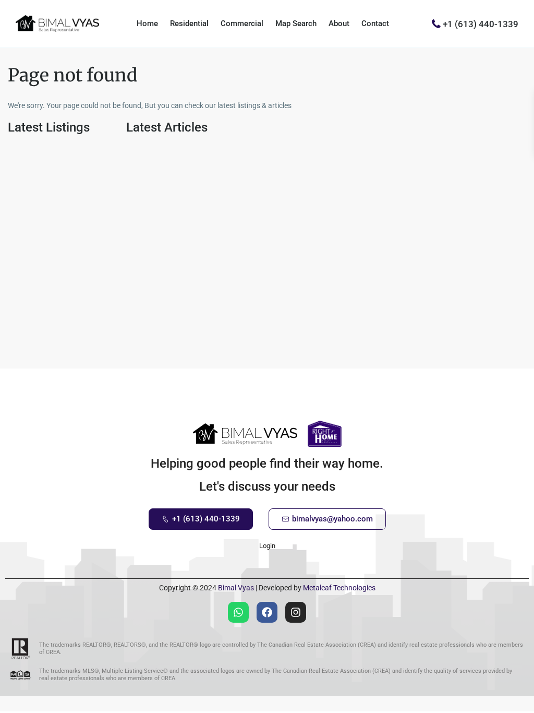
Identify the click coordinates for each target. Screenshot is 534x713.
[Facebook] (267, 612)
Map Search (296, 23)
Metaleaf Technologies (339, 588)
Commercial (242, 23)
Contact (375, 23)
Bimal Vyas (236, 588)
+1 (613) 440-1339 (480, 23)
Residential (189, 23)
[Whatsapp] (238, 612)
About (339, 23)
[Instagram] (295, 612)
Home (147, 23)
